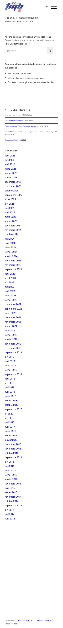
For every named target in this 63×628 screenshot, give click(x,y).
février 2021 (11, 326)
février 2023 (11, 299)
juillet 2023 (10, 278)
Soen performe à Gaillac (14, 120)
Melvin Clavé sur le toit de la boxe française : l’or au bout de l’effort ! (31, 131)
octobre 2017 (11, 404)
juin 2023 (9, 282)
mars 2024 (10, 247)
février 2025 (11, 221)
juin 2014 (9, 509)
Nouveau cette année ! (13, 115)
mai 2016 (9, 466)
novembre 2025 (13, 186)
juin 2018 (9, 383)
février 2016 (11, 474)
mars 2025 (10, 216)
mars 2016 (10, 470)
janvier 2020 (11, 339)
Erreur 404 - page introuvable (21, 18)
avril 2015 (10, 488)
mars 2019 (10, 365)
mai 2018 (9, 387)
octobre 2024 (11, 234)
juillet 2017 (10, 413)
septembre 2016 (13, 457)
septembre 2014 (13, 505)
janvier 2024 (11, 256)
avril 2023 (10, 291)
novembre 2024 (13, 229)
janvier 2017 (11, 439)
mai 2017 (9, 422)
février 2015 (11, 492)
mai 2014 (9, 514)
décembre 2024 (13, 225)
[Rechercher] (47, 6)
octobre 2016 (11, 453)
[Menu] (53, 6)
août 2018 (10, 378)
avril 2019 (10, 361)
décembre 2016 (13, 444)
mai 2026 (9, 159)
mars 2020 (10, 330)
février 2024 (11, 251)
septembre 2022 (13, 308)
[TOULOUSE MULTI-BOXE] (26, 6)
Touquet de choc (11, 140)
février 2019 (11, 369)
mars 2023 (10, 295)
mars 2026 (10, 168)
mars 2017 (10, 431)
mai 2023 (9, 286)
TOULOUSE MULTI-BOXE (26, 620)
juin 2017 (9, 418)
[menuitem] (47, 6)
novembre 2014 (13, 496)
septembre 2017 (13, 409)
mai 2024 (9, 238)
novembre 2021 (13, 321)
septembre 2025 (13, 194)
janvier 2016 (11, 479)
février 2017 (11, 435)
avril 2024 (10, 243)
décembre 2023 (13, 260)
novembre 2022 (13, 304)
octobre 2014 (11, 501)
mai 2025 (9, 208)
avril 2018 (10, 391)
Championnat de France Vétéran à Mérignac (21, 126)
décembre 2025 (13, 181)
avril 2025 (10, 212)
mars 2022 (10, 313)
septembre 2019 (13, 352)
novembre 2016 (13, 448)
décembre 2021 (13, 317)
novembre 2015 (13, 483)
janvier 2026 (11, 177)
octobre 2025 (11, 190)
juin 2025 (9, 203)
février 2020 (11, 334)
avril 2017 (10, 426)
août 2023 (10, 273)
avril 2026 (10, 164)
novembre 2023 (13, 264)
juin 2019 (9, 356)
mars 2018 (10, 396)
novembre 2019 (13, 348)
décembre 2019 (13, 343)
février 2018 (11, 400)
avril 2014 (10, 518)
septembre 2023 (13, 269)
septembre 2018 (13, 374)
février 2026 (11, 173)
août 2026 (10, 155)
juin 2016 (9, 461)
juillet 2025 (10, 199)
